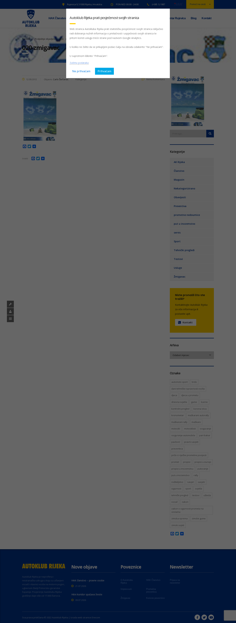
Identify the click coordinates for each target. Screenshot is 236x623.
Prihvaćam (104, 71)
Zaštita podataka (79, 62)
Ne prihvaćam (81, 71)
